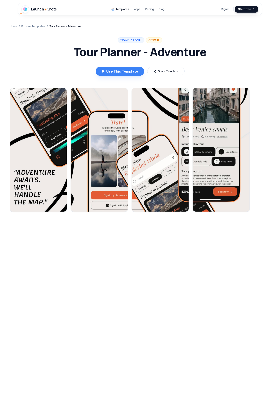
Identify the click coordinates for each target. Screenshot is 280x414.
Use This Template (122, 71)
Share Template (168, 71)
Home (13, 26)
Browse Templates (33, 26)
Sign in (225, 9)
